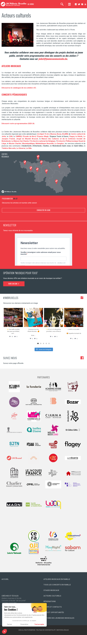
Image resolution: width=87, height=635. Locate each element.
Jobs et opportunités (54, 612)
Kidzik (80, 136)
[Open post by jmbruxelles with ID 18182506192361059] (53, 317)
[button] (4, 631)
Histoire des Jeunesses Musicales (59, 618)
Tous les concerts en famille (57, 585)
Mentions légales (62, 630)
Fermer (9, 624)
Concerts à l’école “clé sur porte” (14, 601)
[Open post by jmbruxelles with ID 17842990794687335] (13, 317)
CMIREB (18, 136)
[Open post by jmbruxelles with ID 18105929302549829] (73, 317)
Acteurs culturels (52, 596)
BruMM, (65, 134)
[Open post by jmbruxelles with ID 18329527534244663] (33, 317)
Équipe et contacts (53, 607)
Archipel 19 (41, 134)
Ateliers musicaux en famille (57, 579)
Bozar (59, 134)
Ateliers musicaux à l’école (11, 598)
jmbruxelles (13, 309)
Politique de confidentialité (45, 630)
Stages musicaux (51, 590)
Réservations (50, 601)
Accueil (5, 579)
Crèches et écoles (10, 596)
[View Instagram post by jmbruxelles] (21, 325)
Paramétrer (24, 624)
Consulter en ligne (43, 210)
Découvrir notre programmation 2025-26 (18, 124)
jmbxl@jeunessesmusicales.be (52, 58)
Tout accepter (39, 624)
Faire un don (13, 283)
